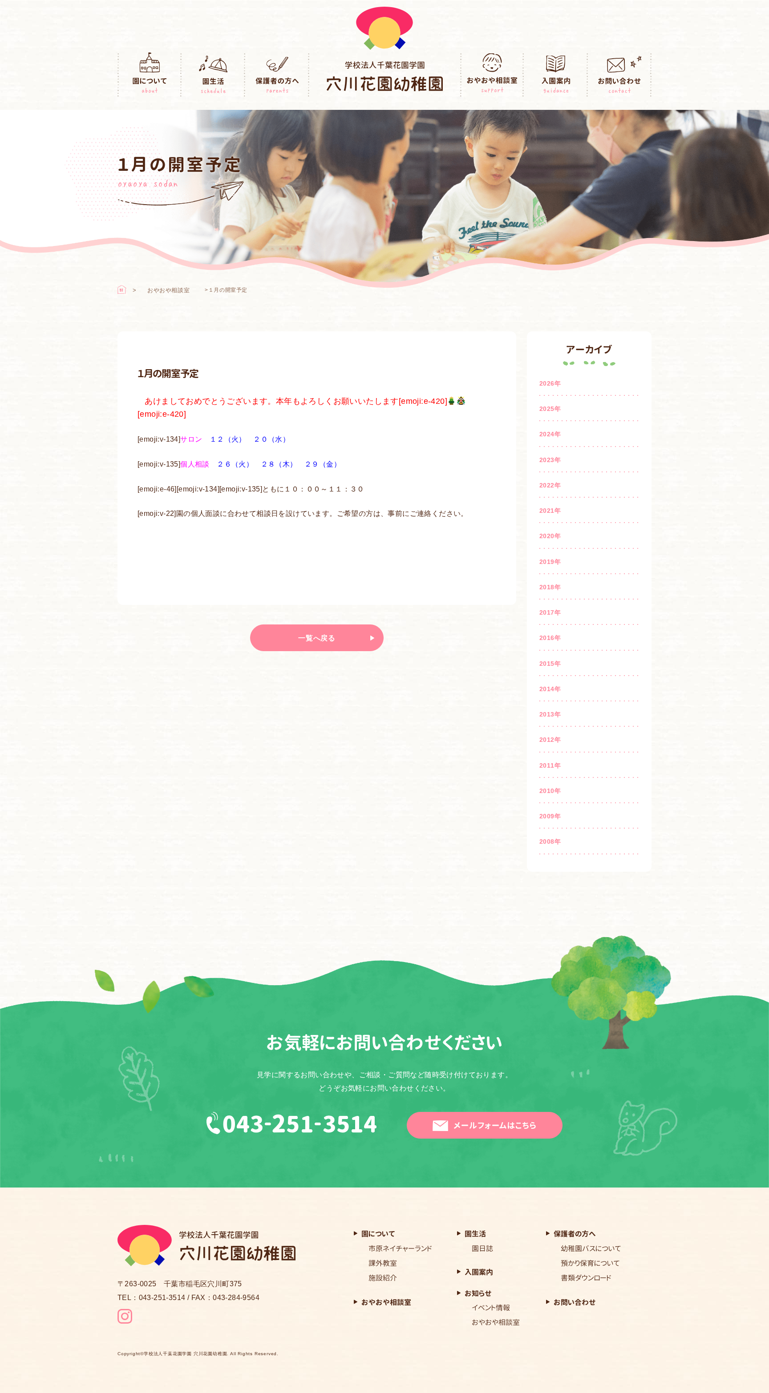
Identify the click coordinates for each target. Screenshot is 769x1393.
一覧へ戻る (317, 638)
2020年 (550, 535)
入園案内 (556, 75)
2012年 (550, 739)
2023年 (550, 459)
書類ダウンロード (586, 1278)
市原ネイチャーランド (400, 1248)
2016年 (550, 637)
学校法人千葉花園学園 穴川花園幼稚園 (185, 1354)
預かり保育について (590, 1263)
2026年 (550, 383)
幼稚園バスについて (591, 1248)
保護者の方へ (277, 75)
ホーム (121, 289)
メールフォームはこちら (495, 1125)
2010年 (550, 790)
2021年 (550, 510)
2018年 (550, 587)
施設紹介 (382, 1278)
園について (149, 75)
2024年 (550, 434)
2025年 (550, 408)
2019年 (550, 561)
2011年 (550, 765)
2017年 (550, 612)
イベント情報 (491, 1307)
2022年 (550, 485)
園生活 (214, 75)
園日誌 (482, 1248)
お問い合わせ (620, 75)
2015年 (550, 663)
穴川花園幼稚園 (384, 76)
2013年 (550, 714)
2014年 (550, 688)
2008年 (550, 841)
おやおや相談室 (492, 75)
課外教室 (382, 1263)
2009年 (550, 816)
